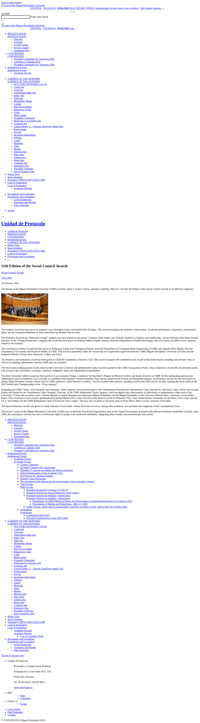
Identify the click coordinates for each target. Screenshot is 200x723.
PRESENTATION (17, 33)
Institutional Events (17, 67)
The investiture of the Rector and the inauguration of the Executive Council (57, 481)
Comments (25, 698)
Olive (16, 146)
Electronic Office (82, 8)
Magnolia (18, 143)
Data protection (21, 205)
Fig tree (17, 132)
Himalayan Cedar (22, 109)
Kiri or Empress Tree (24, 171)
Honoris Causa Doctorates (33, 478)
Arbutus (18, 137)
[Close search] (2, 23)
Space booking (15, 177)
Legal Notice (14, 709)
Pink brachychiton (23, 106)
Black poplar (20, 115)
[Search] (2, 20)
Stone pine (19, 160)
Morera (17, 149)
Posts (22, 695)
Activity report (21, 45)
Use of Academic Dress (31, 636)
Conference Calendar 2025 (27, 61)
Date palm (19, 154)
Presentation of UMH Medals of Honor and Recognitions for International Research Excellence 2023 (82, 501)
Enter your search (39, 16)
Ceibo (17, 112)
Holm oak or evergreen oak (27, 121)
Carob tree (19, 87)
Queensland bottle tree (25, 92)
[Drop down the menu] (73, 11)
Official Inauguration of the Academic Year (41, 473)
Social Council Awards (12, 272)
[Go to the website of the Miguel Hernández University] (23, 5)
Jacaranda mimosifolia (25, 135)
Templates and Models (25, 202)
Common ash (20, 123)
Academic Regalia (23, 188)
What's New (14, 174)
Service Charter (21, 47)
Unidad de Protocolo (23, 223)
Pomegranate (20, 129)
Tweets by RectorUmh (12, 655)
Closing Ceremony (29, 464)
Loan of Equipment (17, 182)
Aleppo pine (20, 157)
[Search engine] (163, 9)
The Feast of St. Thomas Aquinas (36, 476)
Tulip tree (18, 98)
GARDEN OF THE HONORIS (24, 78)
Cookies (12, 715)
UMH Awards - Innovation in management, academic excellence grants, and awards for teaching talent (76, 506)
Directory (18, 39)
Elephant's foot (21, 166)
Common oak (20, 163)
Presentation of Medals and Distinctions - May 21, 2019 (60, 504)
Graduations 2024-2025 (38, 515)
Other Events (26, 484)
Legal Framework (22, 199)
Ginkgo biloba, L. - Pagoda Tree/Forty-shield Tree (38, 126)
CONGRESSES (16, 53)
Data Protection (15, 712)
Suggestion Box (22, 50)
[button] (17, 36)
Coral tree (18, 90)
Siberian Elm (20, 151)
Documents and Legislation (21, 194)
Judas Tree (19, 95)
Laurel (17, 140)
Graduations (26, 509)
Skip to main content (11, 2)
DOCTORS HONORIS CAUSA (30, 84)
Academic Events (22, 73)
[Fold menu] (74, 29)
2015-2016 (6, 278)
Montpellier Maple (23, 101)
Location (18, 42)
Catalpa (17, 104)
